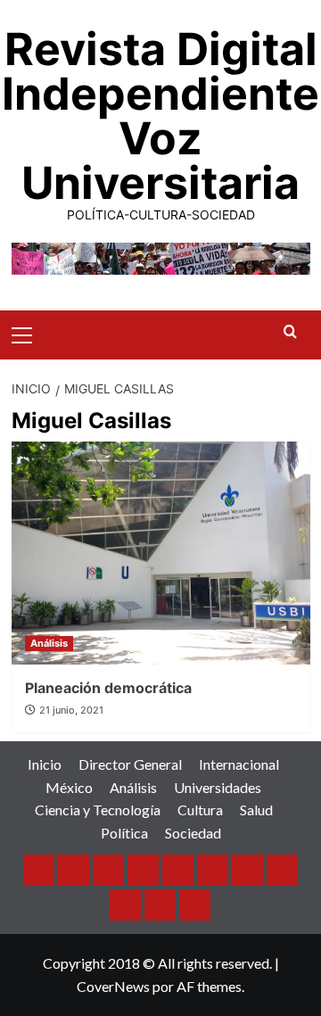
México (69, 787)
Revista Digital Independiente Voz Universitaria (160, 116)
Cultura (200, 809)
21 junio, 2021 (71, 710)
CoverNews (113, 986)
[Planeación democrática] (161, 553)
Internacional (239, 764)
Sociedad (193, 832)
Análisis (49, 643)
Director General (130, 764)
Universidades (217, 787)
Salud (256, 809)
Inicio (45, 764)
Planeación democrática (108, 688)
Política (124, 832)
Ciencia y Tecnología (97, 809)
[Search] (290, 332)
